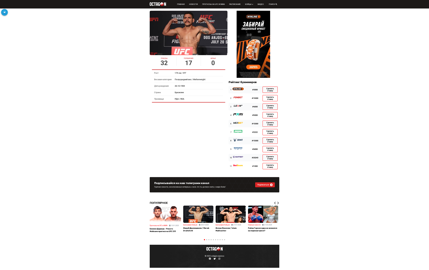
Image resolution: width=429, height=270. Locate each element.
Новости (193, 4)
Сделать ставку (270, 90)
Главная (181, 4)
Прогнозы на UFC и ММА (213, 4)
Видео (261, 4)
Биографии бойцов (190, 225)
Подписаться (263, 185)
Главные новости (254, 225)
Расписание (235, 4)
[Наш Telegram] (4, 12)
